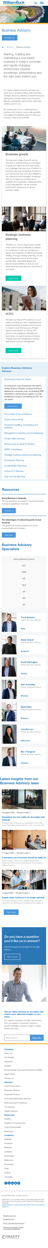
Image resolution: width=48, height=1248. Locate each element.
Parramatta (9, 1164)
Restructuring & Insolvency (15, 1103)
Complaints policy (8, 1219)
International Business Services (17, 1098)
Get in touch (12, 957)
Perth (6, 1168)
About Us (8, 1053)
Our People (9, 1057)
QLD (24, 585)
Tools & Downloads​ (12, 1127)
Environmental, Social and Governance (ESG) (23, 1070)
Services (10, 47)
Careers (7, 1066)
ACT (24, 566)
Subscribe (37, 1038)
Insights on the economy (14, 1123)
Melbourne (8, 1160)
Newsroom (9, 1131)
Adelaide (7, 1139)
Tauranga (8, 1177)
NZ (24, 604)
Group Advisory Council (24, 559)
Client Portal (9, 1074)
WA (24, 598)
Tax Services (9, 1107)
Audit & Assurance (12, 1086)
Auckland (8, 1143)
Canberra (8, 1152)
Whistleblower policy (9, 1216)
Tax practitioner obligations (11, 1229)
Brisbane (8, 1147)
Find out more (12, 406)
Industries (8, 1061)
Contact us (9, 1078)
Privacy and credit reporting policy (14, 1223)
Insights (7, 1119)
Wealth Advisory (11, 1111)
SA (24, 592)
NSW (24, 572)
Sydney (7, 1173)
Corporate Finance (12, 1094)
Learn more (13, 278)
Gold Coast (9, 1156)
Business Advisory (12, 1090)
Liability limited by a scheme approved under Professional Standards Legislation (23, 1205)
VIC (24, 579)
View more (11, 912)
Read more (9, 511)
